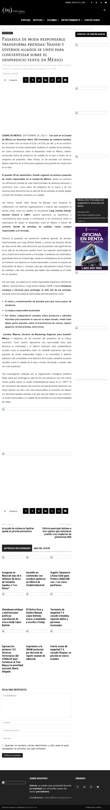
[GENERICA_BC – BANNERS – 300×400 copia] (91, 45)
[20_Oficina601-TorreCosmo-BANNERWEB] (91, 269)
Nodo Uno (33, 807)
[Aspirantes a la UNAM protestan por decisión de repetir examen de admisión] (36, 636)
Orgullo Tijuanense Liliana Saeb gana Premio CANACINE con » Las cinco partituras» (60, 579)
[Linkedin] (45, 80)
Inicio (4, 29)
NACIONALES (14, 29)
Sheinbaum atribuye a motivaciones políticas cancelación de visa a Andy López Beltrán (12, 617)
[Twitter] (101, 2)
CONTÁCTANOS (92, 20)
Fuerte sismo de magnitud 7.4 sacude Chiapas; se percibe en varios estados (60, 652)
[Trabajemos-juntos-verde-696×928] (91, 113)
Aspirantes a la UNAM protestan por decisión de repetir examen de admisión (35, 652)
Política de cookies (93, 807)
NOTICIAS (38, 20)
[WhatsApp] (39, 80)
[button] (104, 10)
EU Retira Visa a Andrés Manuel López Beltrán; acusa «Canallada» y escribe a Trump (36, 616)
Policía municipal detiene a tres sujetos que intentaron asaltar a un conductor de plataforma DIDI (56, 532)
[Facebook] (92, 2)
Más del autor (42, 548)
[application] (91, 210)
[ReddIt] (52, 80)
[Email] (59, 80)
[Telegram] (65, 80)
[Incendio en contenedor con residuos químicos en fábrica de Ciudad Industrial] (36, 563)
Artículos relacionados (17, 548)
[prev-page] (4, 677)
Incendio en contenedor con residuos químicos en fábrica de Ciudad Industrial (36, 579)
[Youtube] (106, 2)
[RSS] (96, 2)
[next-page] (8, 677)
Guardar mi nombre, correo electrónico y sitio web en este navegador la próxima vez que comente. (35, 747)
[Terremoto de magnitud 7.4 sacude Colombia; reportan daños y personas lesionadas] (60, 599)
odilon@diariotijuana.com (57, 797)
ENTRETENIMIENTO (70, 20)
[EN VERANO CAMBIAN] (91, 328)
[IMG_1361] (91, 156)
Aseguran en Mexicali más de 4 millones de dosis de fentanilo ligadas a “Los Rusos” (11, 580)
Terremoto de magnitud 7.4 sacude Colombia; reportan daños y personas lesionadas (59, 617)
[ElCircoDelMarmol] (91, 88)
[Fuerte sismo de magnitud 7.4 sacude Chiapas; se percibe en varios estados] (60, 636)
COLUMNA (52, 20)
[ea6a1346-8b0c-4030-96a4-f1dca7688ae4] (91, 273)
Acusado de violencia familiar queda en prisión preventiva (18, 530)
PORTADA (26, 20)
